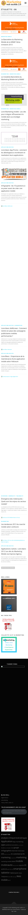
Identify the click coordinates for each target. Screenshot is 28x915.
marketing (21, 857)
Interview (21, 851)
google (16, 848)
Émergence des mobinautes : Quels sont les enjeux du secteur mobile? (13, 501)
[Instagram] (22, 896)
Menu (25, 3)
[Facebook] (14, 896)
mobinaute (12, 495)
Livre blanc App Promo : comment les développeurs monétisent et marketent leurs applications (14, 152)
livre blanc (8, 854)
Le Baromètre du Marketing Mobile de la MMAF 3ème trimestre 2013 (11, 42)
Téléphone (4, 876)
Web (11, 876)
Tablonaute (19, 495)
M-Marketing (5, 74)
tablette (5, 872)
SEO (12, 869)
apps (3, 845)
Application (6, 841)
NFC (17, 865)
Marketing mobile (6, 36)
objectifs (21, 865)
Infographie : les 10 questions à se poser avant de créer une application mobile (13, 188)
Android (18, 838)
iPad (5, 854)
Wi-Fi (9, 880)
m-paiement (13, 857)
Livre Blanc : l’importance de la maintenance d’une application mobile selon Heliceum (13, 359)
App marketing (18, 842)
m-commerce (16, 854)
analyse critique (8, 838)
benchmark (20, 845)
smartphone (19, 868)
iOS (2, 854)
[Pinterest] (18, 896)
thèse (20, 873)
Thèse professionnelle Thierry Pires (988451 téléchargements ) (14, 811)
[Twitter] (10, 896)
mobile (19, 861)
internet (14, 851)
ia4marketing (4, 800)
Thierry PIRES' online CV (7, 802)
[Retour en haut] (14, 904)
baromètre (15, 845)
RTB (10, 869)
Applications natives (7, 147)
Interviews (4, 495)
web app (14, 876)
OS (25, 865)
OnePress (4, 909)
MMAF (13, 861)
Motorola (14, 865)
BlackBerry (3, 848)
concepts (8, 848)
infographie (6, 850)
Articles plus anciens (8, 567)
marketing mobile (6, 861)
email (12, 848)
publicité (4, 869)
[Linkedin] (6, 896)
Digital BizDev (4, 797)
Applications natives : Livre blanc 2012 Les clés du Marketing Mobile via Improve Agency (13, 551)
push (8, 869)
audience (9, 845)
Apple (24, 838)
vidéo (9, 876)
